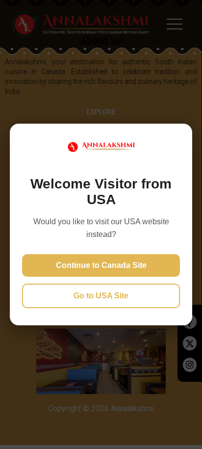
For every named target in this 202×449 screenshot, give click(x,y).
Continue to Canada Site (101, 265)
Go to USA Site (101, 295)
